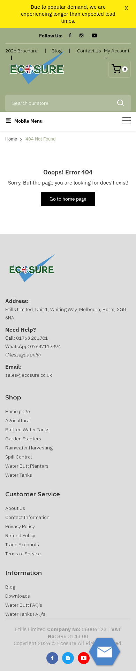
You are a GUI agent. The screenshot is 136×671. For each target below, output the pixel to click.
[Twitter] (68, 658)
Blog (10, 587)
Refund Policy (20, 535)
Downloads (17, 596)
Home (11, 139)
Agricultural (18, 420)
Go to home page (68, 199)
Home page (17, 411)
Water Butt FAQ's (23, 605)
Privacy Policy (20, 526)
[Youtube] (84, 658)
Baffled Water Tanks (27, 429)
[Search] (120, 103)
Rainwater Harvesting (29, 448)
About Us (15, 508)
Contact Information (27, 517)
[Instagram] (81, 35)
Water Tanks (18, 475)
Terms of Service (23, 553)
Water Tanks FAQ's (25, 614)
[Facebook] (70, 35)
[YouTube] (94, 35)
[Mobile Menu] (126, 120)
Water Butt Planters (26, 466)
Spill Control (18, 457)
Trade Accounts (22, 544)
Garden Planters (23, 438)
